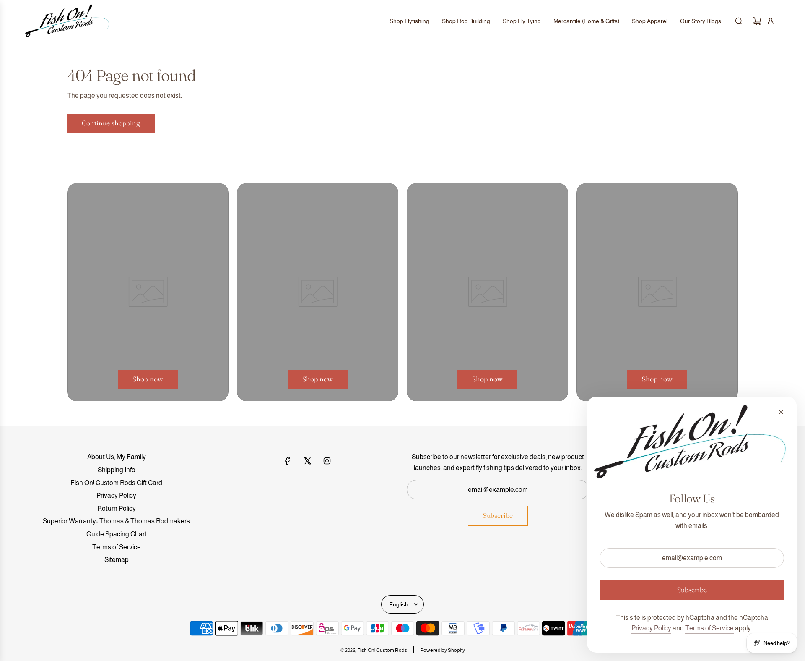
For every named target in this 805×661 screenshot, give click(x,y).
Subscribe (498, 515)
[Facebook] (287, 461)
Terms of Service (709, 628)
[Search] (739, 21)
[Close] (781, 412)
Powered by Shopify (442, 650)
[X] (307, 461)
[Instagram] (327, 461)
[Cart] (757, 21)
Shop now (147, 379)
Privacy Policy (651, 628)
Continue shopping (111, 123)
